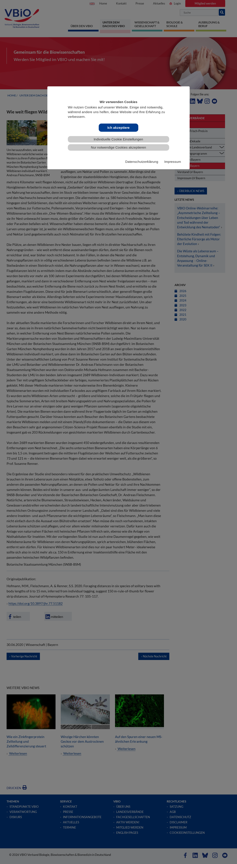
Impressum (172, 162)
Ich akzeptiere (118, 127)
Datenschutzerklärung (141, 162)
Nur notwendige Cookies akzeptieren (118, 147)
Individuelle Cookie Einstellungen (118, 139)
